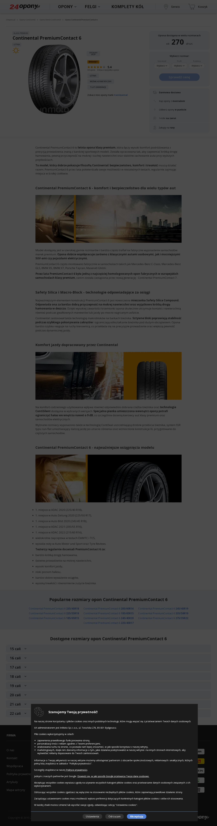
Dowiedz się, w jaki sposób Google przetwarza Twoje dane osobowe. (113, 776)
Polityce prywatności (76, 769)
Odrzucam (114, 816)
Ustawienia (92, 816)
